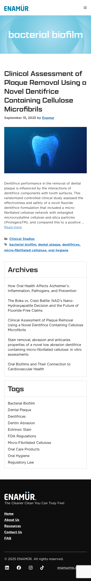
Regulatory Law (21, 462)
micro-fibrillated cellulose (25, 250)
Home (9, 513)
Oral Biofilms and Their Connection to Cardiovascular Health (39, 366)
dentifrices (71, 244)
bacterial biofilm (22, 244)
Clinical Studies (22, 239)
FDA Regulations (22, 436)
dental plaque (49, 244)
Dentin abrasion (21, 423)
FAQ (7, 538)
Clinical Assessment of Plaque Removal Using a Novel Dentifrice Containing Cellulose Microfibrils (45, 91)
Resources (12, 526)
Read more (13, 227)
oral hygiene (58, 250)
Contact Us (13, 532)
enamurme (65, 567)
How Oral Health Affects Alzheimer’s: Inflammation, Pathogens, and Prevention (42, 288)
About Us (11, 520)
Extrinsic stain (19, 429)
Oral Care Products (24, 449)
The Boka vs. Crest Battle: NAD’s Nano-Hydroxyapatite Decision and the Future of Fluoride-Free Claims (43, 305)
